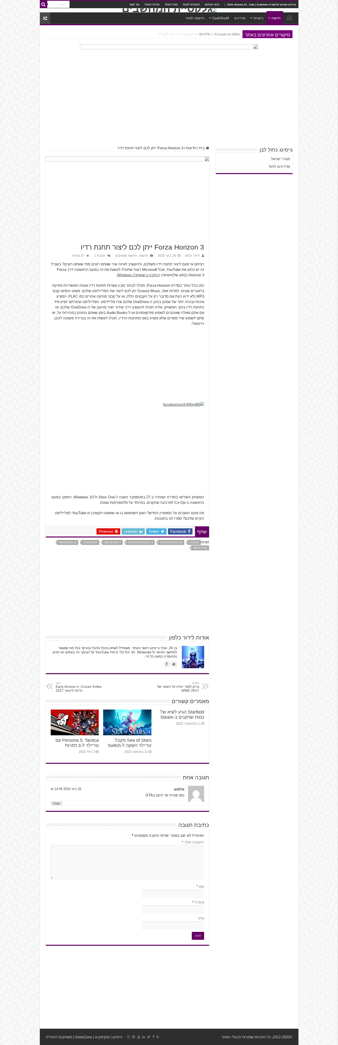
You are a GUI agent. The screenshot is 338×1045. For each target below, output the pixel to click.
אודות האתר (152, 4)
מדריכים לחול (279, 166)
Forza (194, 542)
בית (202, 148)
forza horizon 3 (140, 542)
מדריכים (239, 18)
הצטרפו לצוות (191, 4)
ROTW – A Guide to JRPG (220, 34)
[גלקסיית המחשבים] (169, 10)
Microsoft (112, 542)
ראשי (289, 17)
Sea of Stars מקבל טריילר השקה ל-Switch (129, 743)
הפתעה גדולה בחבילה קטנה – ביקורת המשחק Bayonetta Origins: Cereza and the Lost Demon (171, 34)
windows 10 (67, 542)
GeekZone (83, 1037)
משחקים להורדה (59, 1037)
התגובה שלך (193, 842)
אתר (200, 918)
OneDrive (90, 542)
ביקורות (258, 18)
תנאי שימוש (212, 4)
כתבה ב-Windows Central (137, 275)
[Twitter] (149, 1037)
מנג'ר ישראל (280, 159)
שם (200, 886)
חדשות (276, 18)
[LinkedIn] (144, 1037)
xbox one (200, 547)
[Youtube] (139, 1037)
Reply (56, 803)
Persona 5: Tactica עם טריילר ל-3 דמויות (77, 743)
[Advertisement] (169, 106)
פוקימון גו (102, 1037)
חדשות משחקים (126, 255)
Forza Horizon (171, 542)
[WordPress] (133, 1037)
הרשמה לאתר (195, 18)
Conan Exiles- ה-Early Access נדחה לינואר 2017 (79, 687)
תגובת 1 (99, 255)
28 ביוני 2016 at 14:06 (66, 789)
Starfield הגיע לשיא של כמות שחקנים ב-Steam (182, 715)
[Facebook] (153, 1037)
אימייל (198, 902)
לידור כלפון (192, 255)
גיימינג (117, 1037)
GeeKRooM (220, 18)
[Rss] (158, 1037)
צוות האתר (171, 4)
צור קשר (134, 4)
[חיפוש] (43, 4)
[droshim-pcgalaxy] (169, 57)
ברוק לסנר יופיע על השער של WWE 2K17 (178, 687)
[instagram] (128, 1037)
